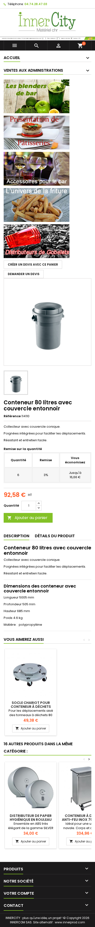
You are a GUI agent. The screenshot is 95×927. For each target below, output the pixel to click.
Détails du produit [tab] (55, 536)
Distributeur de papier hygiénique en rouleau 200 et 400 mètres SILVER (31, 819)
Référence (12, 416)
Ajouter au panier (27, 517)
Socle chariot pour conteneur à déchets (31, 704)
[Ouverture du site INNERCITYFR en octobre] (47, 38)
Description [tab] (16, 536)
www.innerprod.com (70, 922)
